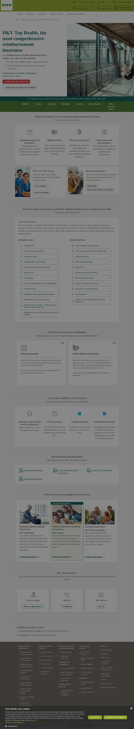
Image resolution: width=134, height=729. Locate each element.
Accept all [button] (95, 717)
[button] (45, 722)
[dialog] (67, 717)
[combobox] (131, 708)
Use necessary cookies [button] (115, 717)
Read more (33, 720)
